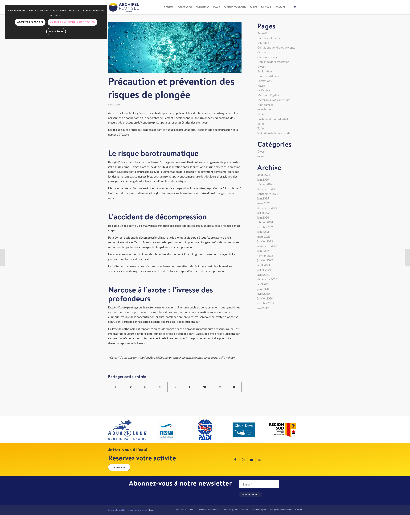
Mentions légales (268, 95)
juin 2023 (263, 231)
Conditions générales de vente (276, 47)
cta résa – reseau (267, 57)
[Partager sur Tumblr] (189, 387)
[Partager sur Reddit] (219, 387)
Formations (264, 81)
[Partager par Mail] (234, 387)
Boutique (263, 42)
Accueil (262, 33)
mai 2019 (263, 308)
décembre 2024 (267, 208)
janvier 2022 (265, 260)
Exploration (264, 71)
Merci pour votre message (273, 100)
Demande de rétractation (273, 61)
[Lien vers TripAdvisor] (259, 460)
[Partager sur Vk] (204, 387)
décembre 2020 (267, 279)
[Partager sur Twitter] (130, 387)
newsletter (264, 109)
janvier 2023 (265, 241)
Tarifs (261, 123)
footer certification (269, 76)
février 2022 (265, 255)
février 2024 (265, 222)
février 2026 (265, 184)
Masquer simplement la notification (72, 22)
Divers (117, 104)
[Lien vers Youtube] (251, 460)
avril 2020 (263, 293)
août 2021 (263, 265)
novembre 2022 (267, 246)
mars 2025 (263, 203)
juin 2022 (263, 251)
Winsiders (152, 510)
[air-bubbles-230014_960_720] (175, 47)
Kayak (261, 85)
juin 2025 (263, 198)
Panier (261, 114)
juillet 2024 (264, 212)
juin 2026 (263, 179)
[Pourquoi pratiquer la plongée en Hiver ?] (407, 257)
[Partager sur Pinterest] (160, 387)
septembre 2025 (267, 193)
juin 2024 (263, 217)
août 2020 (263, 284)
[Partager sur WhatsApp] (145, 387)
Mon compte (265, 104)
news (260, 156)
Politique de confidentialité (274, 119)
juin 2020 (263, 289)
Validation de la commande (273, 133)
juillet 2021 (264, 270)
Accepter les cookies (30, 22)
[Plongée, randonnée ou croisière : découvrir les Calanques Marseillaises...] (2, 257)
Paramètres (56, 31)
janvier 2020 (265, 298)
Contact (262, 52)
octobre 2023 (265, 227)
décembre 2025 (267, 189)
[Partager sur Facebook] (115, 387)
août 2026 (263, 174)
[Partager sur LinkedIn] (175, 387)
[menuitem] (168, 7)
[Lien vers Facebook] (235, 460)
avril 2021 (263, 274)
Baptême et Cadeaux (270, 38)
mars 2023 (263, 236)
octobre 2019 (265, 303)
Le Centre (263, 90)
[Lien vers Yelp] (243, 460)
